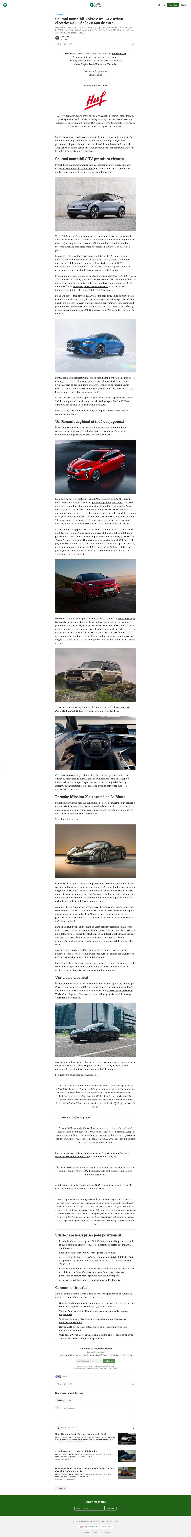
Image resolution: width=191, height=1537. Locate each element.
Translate (60, 14)
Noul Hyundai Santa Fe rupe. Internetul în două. (81, 1434)
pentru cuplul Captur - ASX (107, 502)
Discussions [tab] (72, 1428)
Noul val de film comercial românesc (79, 1303)
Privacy (96, 1521)
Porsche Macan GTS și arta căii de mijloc (76, 1451)
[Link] (52, 159)
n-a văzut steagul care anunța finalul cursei (91, 970)
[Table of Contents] (2, 768)
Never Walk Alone (69, 1326)
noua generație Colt (78, 434)
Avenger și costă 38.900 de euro (90, 286)
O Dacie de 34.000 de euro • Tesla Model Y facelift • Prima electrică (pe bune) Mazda (84, 1470)
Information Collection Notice (95, 1368)
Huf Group (97, 115)
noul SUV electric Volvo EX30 (76, 168)
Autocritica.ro (119, 53)
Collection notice (112, 1521)
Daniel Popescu (66, 37)
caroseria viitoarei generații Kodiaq (95, 1252)
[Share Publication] (164, 5)
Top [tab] (58, 1428)
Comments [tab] (60, 1400)
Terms (102, 1521)
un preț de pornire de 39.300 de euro (80, 309)
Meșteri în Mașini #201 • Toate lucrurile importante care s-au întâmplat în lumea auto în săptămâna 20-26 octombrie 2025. (83, 1455)
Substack (84, 1532)
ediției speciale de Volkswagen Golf (97, 401)
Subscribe (173, 5)
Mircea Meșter (81, 64)
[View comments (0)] (65, 44)
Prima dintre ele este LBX (91, 532)
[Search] (159, 5)
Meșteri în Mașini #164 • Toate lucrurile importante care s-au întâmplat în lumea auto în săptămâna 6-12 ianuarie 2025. (83, 1475)
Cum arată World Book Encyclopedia (79, 1334)
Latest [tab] (63, 1428)
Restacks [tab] (70, 1400)
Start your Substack (89, 1527)
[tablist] (64, 1400)
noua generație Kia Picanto (105, 1280)
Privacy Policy (112, 1368)
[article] (95, 1439)
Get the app (106, 1527)
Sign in (184, 5)
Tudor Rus (112, 64)
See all (59, 1488)
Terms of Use (106, 1366)
